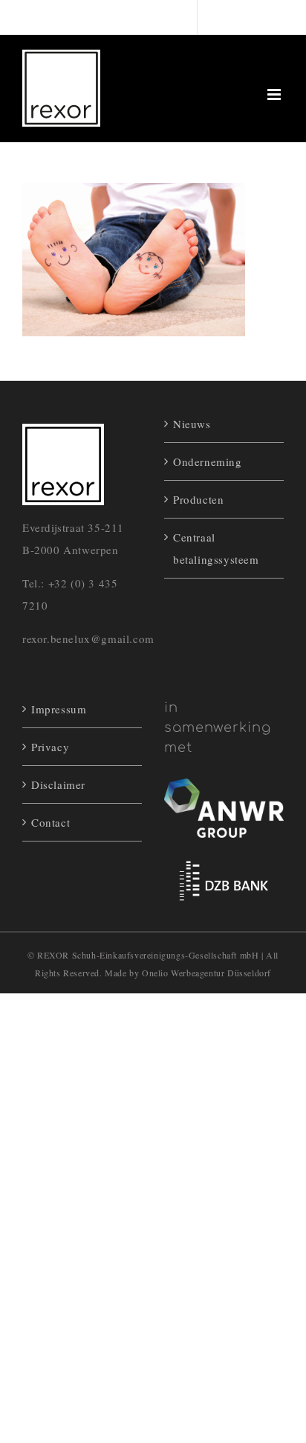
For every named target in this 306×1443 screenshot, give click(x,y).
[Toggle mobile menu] (275, 94)
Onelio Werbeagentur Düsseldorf (206, 973)
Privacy (50, 746)
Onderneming (207, 461)
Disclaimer (58, 784)
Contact (50, 822)
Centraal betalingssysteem (216, 548)
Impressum (58, 708)
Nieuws (192, 423)
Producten (198, 499)
